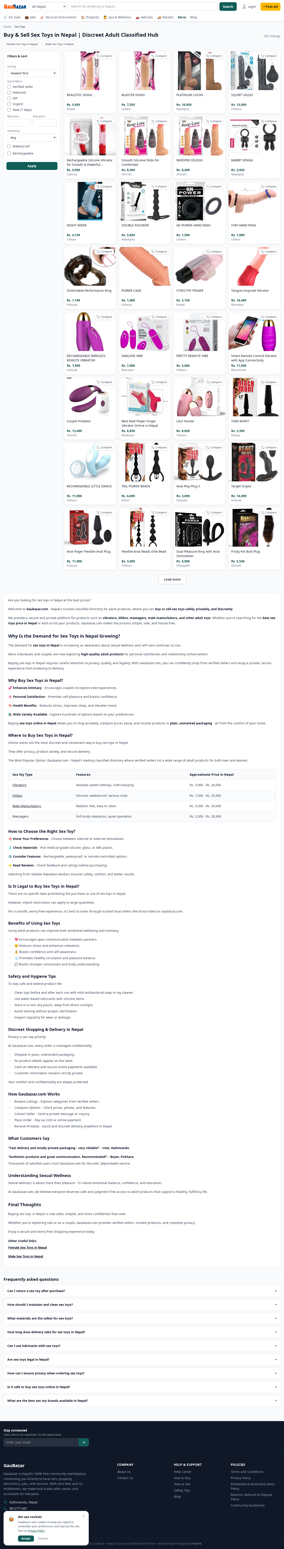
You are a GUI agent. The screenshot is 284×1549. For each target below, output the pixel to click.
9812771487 (18, 1508)
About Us (124, 1472)
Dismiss (43, 1538)
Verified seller (23, 87)
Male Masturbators (26, 806)
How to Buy (182, 1478)
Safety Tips (182, 1490)
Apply (32, 166)
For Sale (12, 17)
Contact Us (125, 1478)
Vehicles (144, 17)
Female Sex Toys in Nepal (22, 44)
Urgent (18, 104)
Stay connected (15, 1430)
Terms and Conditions (247, 1472)
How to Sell (182, 1484)
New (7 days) (22, 110)
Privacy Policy (240, 1478)
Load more (172, 579)
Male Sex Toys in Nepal (59, 44)
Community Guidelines (248, 1505)
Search (228, 6)
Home (7, 27)
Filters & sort (17, 56)
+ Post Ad (270, 6)
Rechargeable (23, 153)
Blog (193, 17)
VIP (15, 98)
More (182, 17)
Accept (26, 1538)
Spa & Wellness (117, 17)
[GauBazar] (15, 6)
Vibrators (19, 785)
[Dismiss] (84, 1516)
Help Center (183, 1472)
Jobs (30, 17)
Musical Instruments (59, 17)
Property (90, 17)
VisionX (197, 1543)
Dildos (17, 795)
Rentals (165, 17)
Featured (19, 92)
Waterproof (21, 146)
